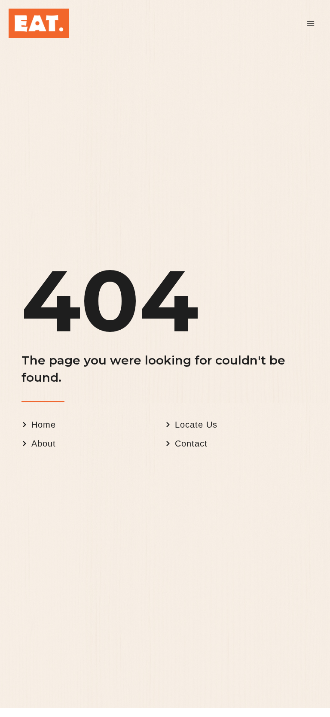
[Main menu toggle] (310, 23)
